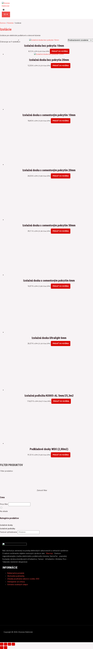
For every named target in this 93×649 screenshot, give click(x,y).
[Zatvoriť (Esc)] (13, 644)
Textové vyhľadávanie (8, 532)
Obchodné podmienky (15, 576)
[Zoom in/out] (1, 644)
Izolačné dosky (6, 525)
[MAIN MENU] (6, 14)
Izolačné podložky (7, 529)
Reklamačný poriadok (15, 573)
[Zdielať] (9, 644)
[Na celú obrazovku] (5, 644)
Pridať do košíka (60, 51)
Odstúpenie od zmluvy (16, 582)
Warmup (49, 553)
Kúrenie (10, 23)
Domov (3, 23)
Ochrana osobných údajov (17, 584)
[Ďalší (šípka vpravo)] (5, 647)
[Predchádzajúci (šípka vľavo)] (1, 647)
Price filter (4, 504)
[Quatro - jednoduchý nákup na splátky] (46, 598)
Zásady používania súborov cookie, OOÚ (23, 579)
